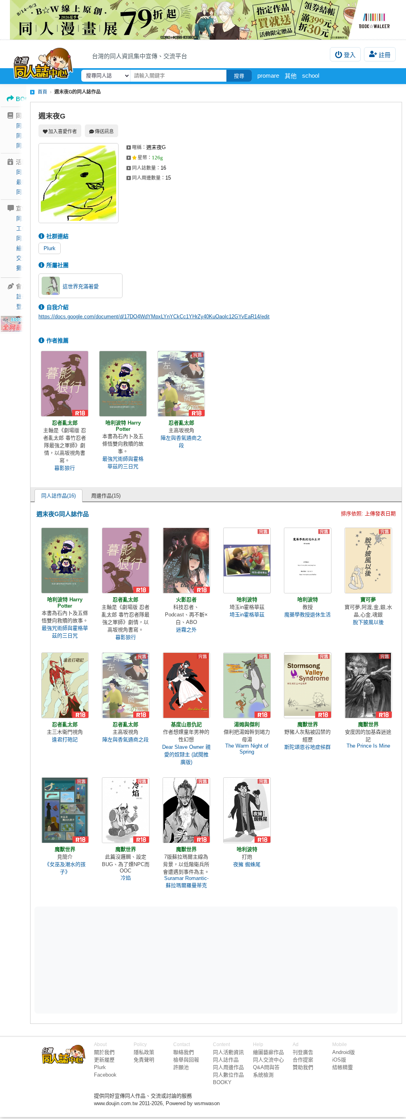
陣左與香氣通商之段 (181, 441)
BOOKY (222, 1082)
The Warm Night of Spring (246, 749)
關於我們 (104, 1052)
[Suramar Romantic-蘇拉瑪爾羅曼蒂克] (186, 810)
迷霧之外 (186, 630)
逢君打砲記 (65, 739)
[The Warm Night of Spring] (247, 685)
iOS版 (339, 1060)
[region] (154, 959)
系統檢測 (263, 1075)
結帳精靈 (342, 1067)
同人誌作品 (226, 1060)
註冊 (385, 55)
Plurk (50, 248)
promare (268, 75)
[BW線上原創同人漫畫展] (203, 20)
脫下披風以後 (368, 622)
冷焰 (126, 878)
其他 (291, 76)
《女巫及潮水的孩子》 (65, 868)
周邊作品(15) (106, 496)
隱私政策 (144, 1052)
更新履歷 (104, 1060)
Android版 (343, 1052)
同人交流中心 (268, 1060)
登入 (350, 55)
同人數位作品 (228, 1075)
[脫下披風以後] (368, 560)
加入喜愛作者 (62, 131)
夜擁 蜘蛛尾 (246, 864)
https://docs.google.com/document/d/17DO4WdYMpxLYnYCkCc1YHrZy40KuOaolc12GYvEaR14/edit (154, 316)
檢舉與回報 (186, 1060)
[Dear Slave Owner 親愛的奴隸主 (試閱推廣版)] (186, 685)
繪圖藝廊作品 (268, 1052)
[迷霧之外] (186, 560)
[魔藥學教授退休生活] (307, 560)
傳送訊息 (104, 131)
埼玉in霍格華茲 (247, 615)
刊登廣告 (303, 1052)
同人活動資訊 (228, 1052)
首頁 (42, 92)
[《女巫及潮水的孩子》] (65, 810)
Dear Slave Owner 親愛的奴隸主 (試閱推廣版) (186, 754)
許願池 (181, 1067)
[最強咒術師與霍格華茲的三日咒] (123, 384)
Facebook (105, 1075)
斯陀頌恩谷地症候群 (307, 747)
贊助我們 (303, 1067)
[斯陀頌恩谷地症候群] (307, 685)
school (310, 75)
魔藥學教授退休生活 (307, 615)
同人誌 (24, 125)
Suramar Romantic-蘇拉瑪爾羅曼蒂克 (186, 881)
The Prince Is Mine (368, 746)
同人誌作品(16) (58, 496)
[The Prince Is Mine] (368, 685)
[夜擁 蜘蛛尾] (247, 810)
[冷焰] (125, 810)
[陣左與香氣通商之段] (181, 384)
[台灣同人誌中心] (43, 61)
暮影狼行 (64, 468)
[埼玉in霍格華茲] (247, 560)
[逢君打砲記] (65, 685)
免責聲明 (144, 1060)
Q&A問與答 (266, 1067)
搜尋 (239, 76)
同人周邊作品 (228, 1067)
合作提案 (303, 1060)
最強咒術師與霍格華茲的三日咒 (123, 462)
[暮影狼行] (64, 384)
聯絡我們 (183, 1052)
